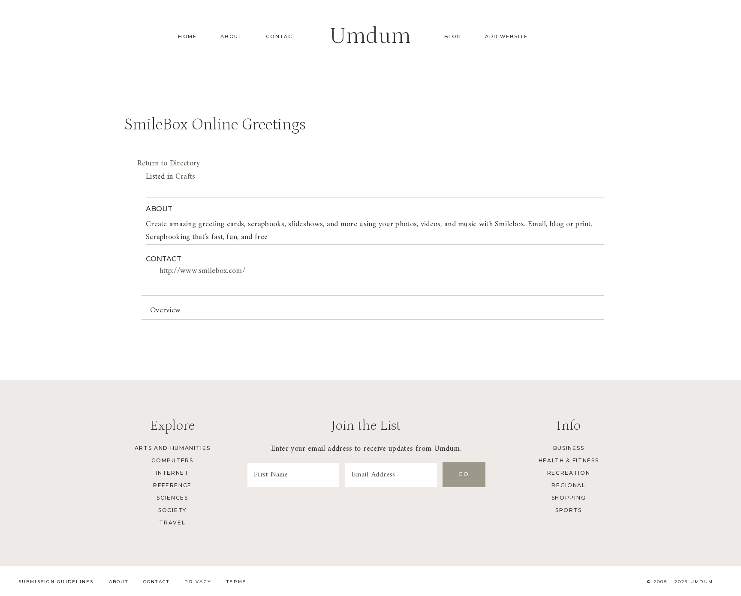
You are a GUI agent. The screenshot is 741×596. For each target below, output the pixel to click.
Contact (281, 36)
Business (568, 448)
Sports (568, 510)
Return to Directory (168, 163)
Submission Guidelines (56, 581)
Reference (172, 485)
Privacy (197, 581)
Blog (452, 36)
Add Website (506, 36)
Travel (172, 522)
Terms (236, 581)
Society (172, 510)
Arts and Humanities (173, 448)
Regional (568, 485)
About (231, 36)
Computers (172, 460)
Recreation (568, 473)
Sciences (172, 497)
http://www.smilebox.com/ (202, 271)
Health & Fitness (569, 460)
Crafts (185, 176)
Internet (172, 473)
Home (187, 36)
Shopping (568, 497)
